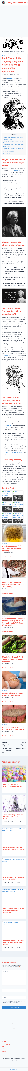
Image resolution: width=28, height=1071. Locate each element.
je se (14, 285)
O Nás (3, 1049)
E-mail (5, 997)
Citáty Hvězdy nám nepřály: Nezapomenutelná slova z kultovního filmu (7, 747)
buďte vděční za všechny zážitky (13, 452)
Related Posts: (6, 153)
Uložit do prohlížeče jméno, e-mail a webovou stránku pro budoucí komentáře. (14, 1002)
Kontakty (4, 1051)
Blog (3, 55)
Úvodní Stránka (6, 1044)
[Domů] (2, 51)
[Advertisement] (14, 20)
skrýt (16, 134)
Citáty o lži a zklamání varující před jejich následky (20, 745)
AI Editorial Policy (14, 1069)
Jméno (5, 991)
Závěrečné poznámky (8, 151)
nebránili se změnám (8, 355)
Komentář (6, 971)
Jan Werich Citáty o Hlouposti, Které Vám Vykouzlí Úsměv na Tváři (13, 817)
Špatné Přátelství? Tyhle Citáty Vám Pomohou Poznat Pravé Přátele (13, 943)
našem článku (11, 78)
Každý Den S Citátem (8, 74)
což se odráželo (16, 170)
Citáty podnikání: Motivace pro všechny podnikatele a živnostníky (13, 910)
